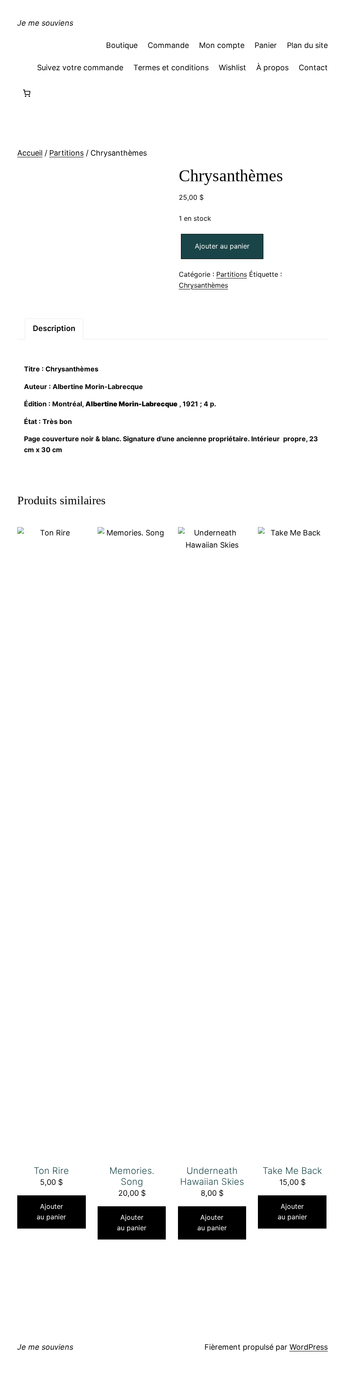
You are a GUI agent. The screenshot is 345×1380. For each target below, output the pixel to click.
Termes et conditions (171, 67)
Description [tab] (54, 328)
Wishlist (232, 67)
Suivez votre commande (80, 67)
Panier (266, 45)
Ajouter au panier (222, 246)
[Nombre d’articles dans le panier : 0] (26, 93)
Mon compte (221, 45)
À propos (272, 67)
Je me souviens (45, 23)
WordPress (308, 1347)
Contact (313, 67)
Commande (168, 45)
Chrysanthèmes (203, 285)
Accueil (29, 152)
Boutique (122, 45)
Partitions (66, 152)
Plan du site (307, 45)
